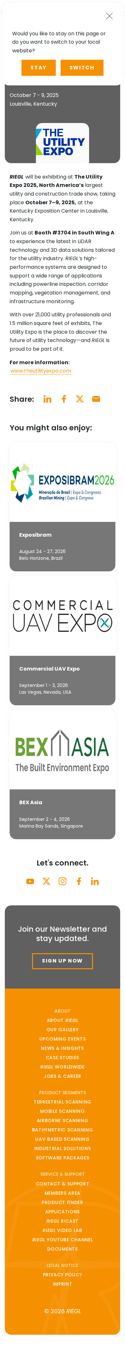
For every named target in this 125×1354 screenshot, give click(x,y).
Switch (82, 67)
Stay (38, 67)
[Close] (109, 16)
